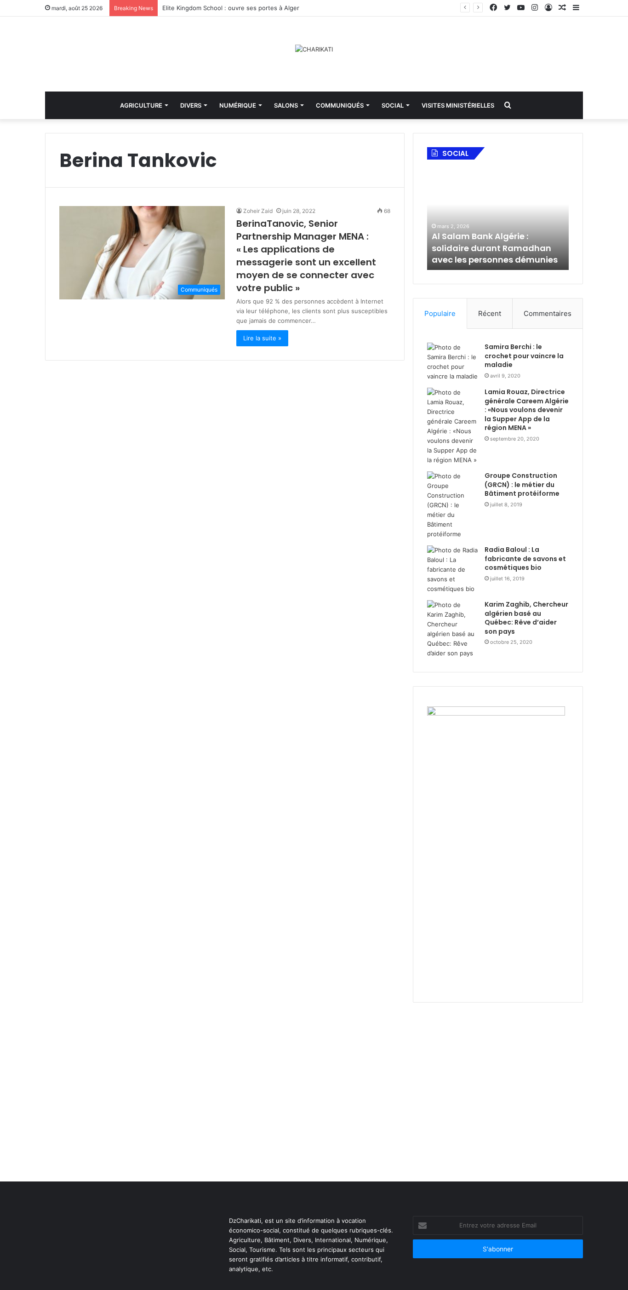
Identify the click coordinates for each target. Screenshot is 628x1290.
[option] (498, 219)
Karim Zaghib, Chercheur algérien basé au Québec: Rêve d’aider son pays (526, 618)
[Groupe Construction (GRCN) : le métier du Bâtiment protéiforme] (452, 505)
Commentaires (547, 313)
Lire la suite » (262, 338)
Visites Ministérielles (458, 105)
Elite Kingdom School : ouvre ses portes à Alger (231, 7)
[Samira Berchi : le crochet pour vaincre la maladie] (452, 362)
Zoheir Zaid (258, 210)
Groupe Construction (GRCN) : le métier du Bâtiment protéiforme (522, 484)
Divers (190, 105)
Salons (286, 105)
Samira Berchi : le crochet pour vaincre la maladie (524, 355)
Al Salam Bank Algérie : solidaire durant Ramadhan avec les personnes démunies (495, 247)
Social (393, 105)
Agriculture (141, 105)
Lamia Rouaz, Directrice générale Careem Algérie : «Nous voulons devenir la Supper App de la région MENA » (527, 409)
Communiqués (340, 105)
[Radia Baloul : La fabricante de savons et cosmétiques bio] (452, 569)
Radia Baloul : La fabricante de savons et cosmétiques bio (525, 558)
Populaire (440, 313)
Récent (489, 313)
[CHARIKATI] (314, 49)
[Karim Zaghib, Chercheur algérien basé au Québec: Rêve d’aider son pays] (452, 629)
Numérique (237, 105)
